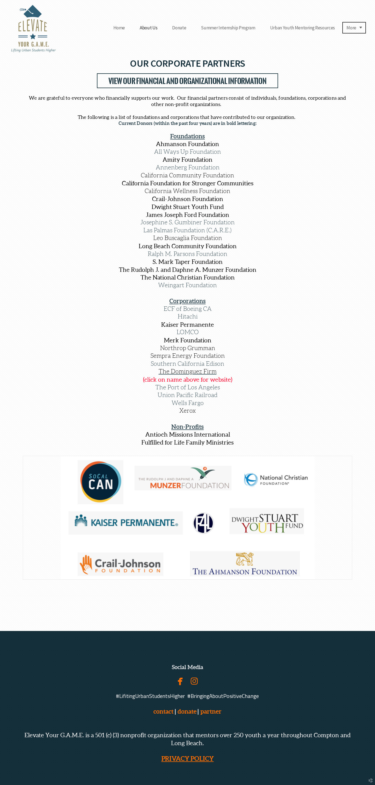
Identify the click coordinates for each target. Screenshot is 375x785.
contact (163, 711)
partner (210, 711)
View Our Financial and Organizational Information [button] (187, 81)
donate (187, 711)
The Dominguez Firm (188, 371)
